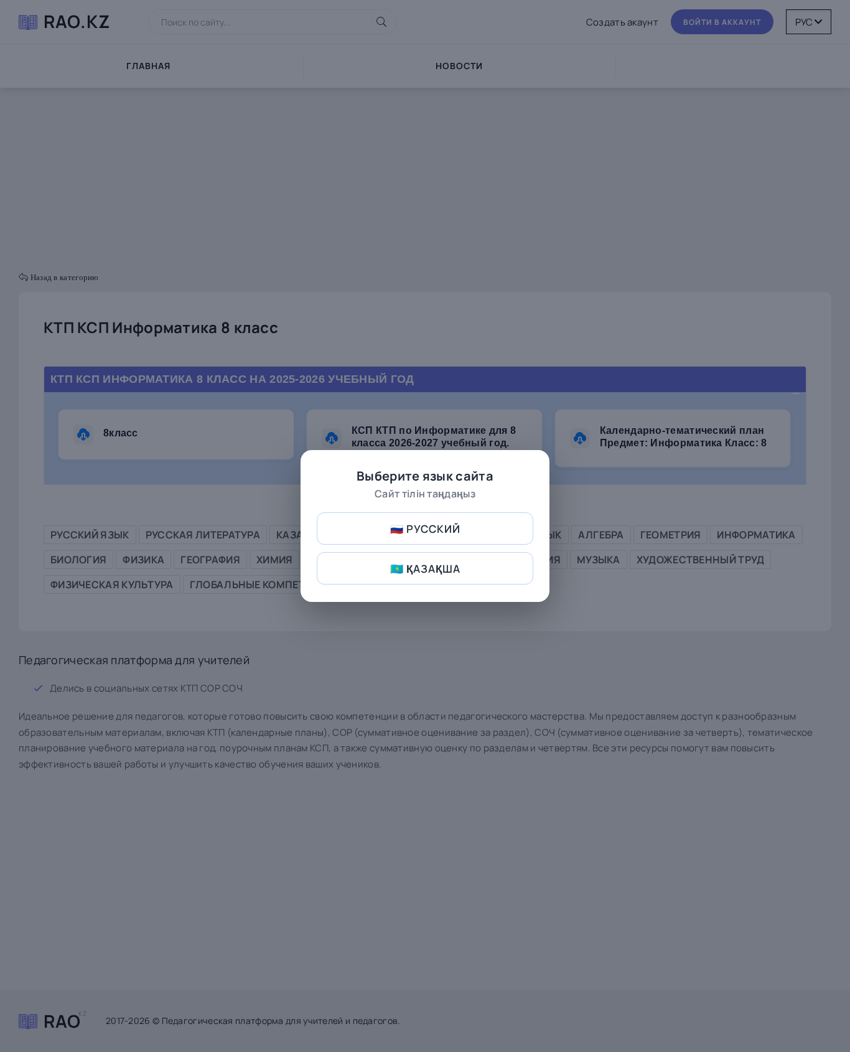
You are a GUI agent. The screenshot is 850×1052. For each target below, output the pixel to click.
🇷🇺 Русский (425, 529)
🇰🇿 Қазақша (425, 568)
